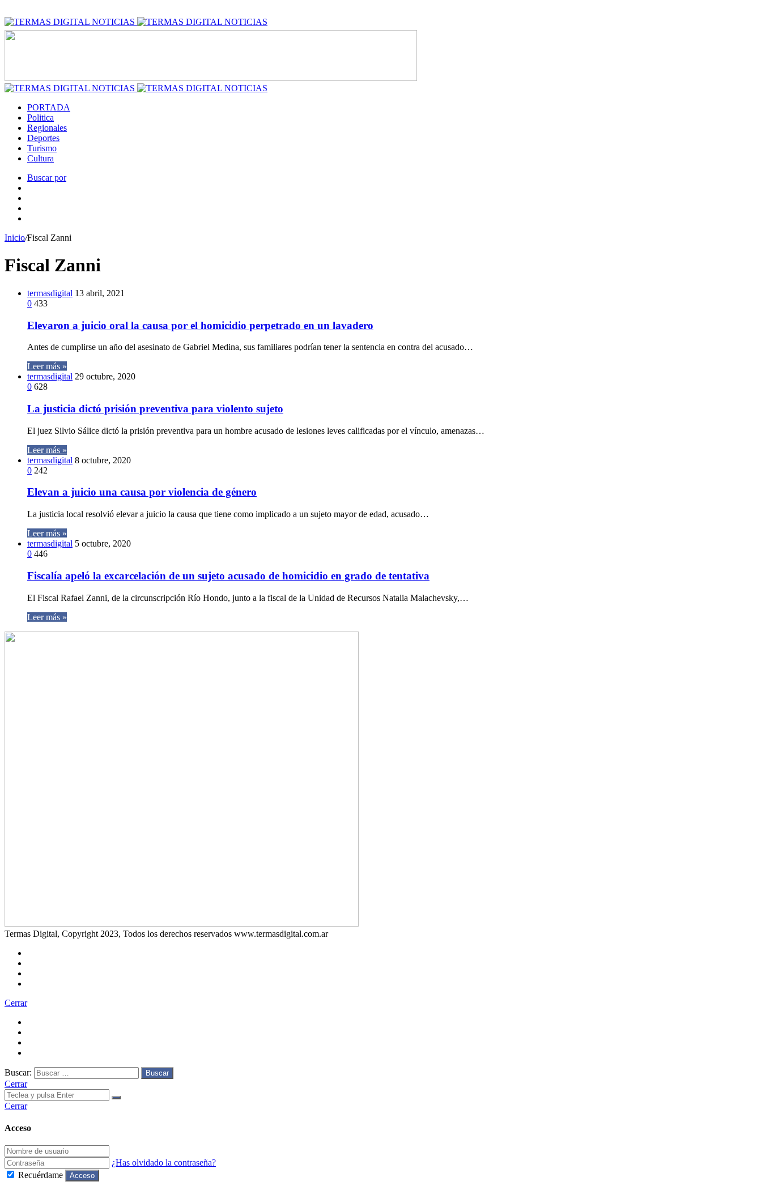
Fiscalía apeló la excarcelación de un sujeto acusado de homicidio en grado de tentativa (228, 576)
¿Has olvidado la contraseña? (164, 1162)
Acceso (82, 1175)
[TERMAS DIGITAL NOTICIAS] (136, 22)
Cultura (40, 158)
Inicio (15, 237)
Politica (40, 117)
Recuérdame (40, 1175)
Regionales (47, 128)
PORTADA (48, 107)
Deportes (43, 138)
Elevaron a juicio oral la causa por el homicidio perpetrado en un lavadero (200, 325)
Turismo (42, 148)
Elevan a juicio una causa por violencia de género (142, 492)
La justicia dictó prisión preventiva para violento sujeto (155, 409)
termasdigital (50, 293)
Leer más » (47, 366)
